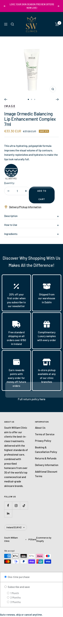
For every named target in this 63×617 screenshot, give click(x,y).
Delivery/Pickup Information (25, 207)
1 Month (14, 593)
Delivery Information (46, 464)
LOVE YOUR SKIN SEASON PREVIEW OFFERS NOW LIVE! (32, 6)
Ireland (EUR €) (13, 527)
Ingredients (10, 233)
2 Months (15, 597)
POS (30, 539)
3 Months (15, 602)
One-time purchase (18, 576)
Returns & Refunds (45, 458)
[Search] (12, 24)
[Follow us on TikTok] (24, 505)
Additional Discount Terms (46, 474)
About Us (40, 427)
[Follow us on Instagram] (16, 505)
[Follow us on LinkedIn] (8, 513)
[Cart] (57, 24)
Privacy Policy (43, 440)
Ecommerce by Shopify (43, 539)
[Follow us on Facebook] (8, 505)
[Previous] (5, 99)
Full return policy (29, 399)
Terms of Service (44, 434)
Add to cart (41, 195)
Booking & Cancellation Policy (46, 449)
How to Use (10, 224)
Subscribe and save (18, 586)
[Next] (57, 99)
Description (11, 215)
